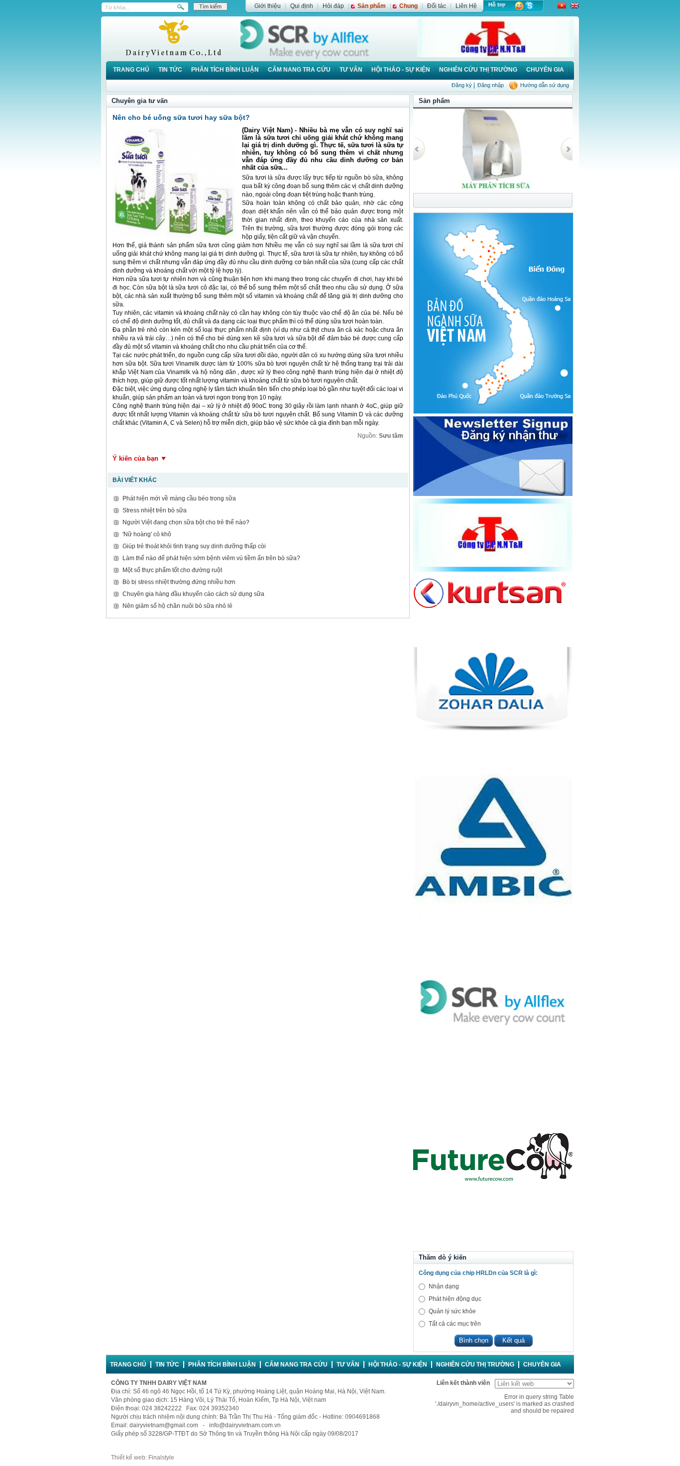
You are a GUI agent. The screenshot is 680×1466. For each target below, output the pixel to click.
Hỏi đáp (333, 5)
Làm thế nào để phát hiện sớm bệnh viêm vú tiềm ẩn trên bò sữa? (211, 558)
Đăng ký (462, 85)
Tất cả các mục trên (455, 1323)
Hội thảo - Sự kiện (400, 69)
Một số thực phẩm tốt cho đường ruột (172, 570)
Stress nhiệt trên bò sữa (154, 510)
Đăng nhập (490, 85)
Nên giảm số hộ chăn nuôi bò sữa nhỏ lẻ (177, 605)
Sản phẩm (371, 5)
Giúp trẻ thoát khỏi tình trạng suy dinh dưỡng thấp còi (194, 546)
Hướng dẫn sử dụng (544, 85)
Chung (408, 5)
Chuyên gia (545, 69)
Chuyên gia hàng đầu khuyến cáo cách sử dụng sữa (193, 593)
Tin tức (170, 69)
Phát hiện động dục (455, 1298)
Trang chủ (131, 69)
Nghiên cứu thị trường (478, 69)
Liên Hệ (466, 5)
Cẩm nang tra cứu (299, 69)
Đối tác (436, 5)
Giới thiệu (267, 5)
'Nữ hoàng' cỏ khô (146, 534)
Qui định (301, 5)
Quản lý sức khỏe (452, 1311)
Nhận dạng (444, 1286)
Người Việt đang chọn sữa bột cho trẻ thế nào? (185, 522)
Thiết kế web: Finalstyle (142, 1457)
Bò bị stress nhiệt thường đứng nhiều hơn (178, 582)
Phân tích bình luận (225, 69)
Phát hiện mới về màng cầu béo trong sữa (179, 498)
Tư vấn (351, 69)
